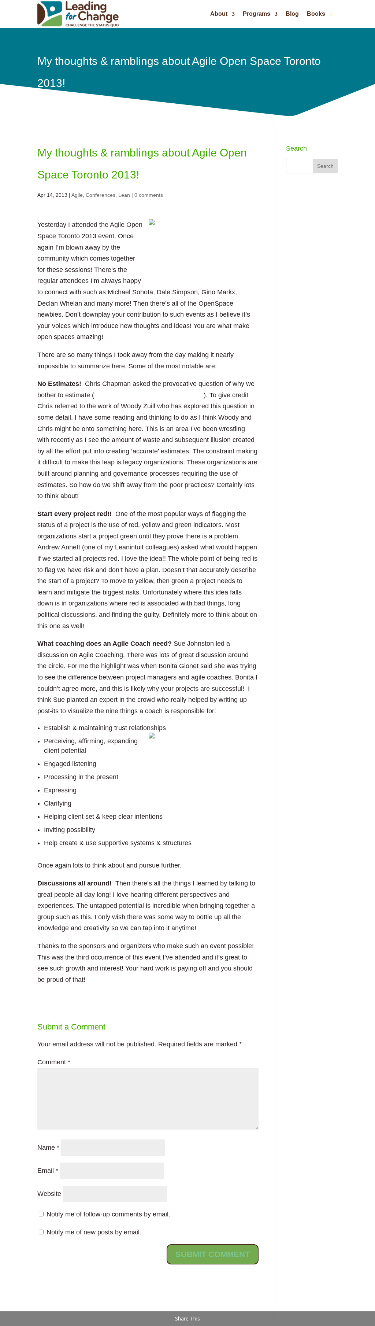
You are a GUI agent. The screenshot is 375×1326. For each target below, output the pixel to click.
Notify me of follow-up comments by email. (108, 1214)
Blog (292, 14)
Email (47, 1170)
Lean (124, 195)
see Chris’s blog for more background (149, 395)
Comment (53, 1062)
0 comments (148, 195)
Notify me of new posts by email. (94, 1232)
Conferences (100, 195)
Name (48, 1147)
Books (316, 14)
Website (49, 1193)
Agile (77, 195)
